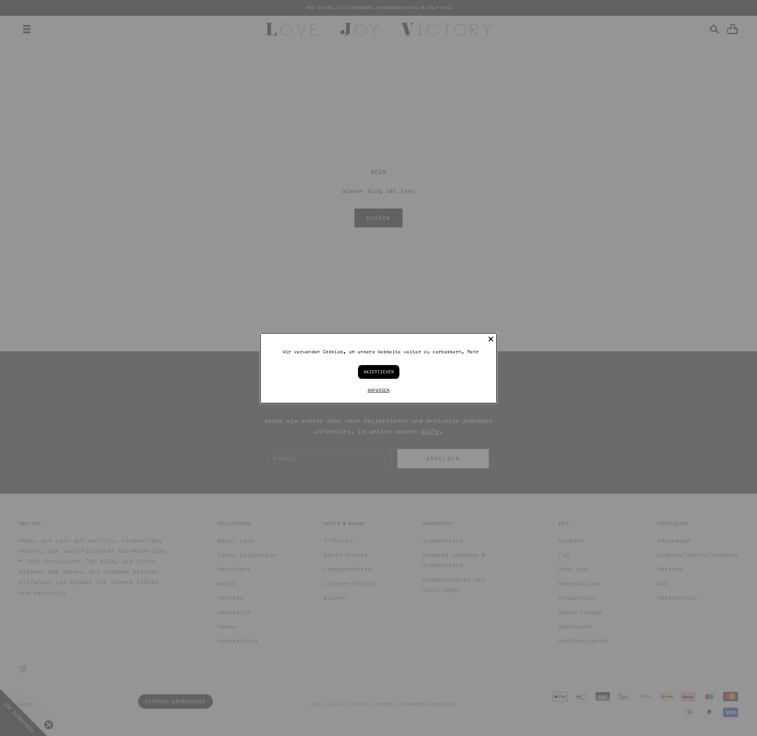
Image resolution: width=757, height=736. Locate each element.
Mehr (473, 351)
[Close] (491, 339)
